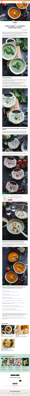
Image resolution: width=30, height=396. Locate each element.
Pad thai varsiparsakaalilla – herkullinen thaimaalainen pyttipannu (6, 348)
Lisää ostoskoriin (4, 369)
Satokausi (14, 394)
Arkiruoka (15, 22)
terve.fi (16, 394)
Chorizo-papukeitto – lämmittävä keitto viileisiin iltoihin (7, 335)
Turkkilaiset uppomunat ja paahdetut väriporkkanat (20, 335)
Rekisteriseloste (15, 387)
